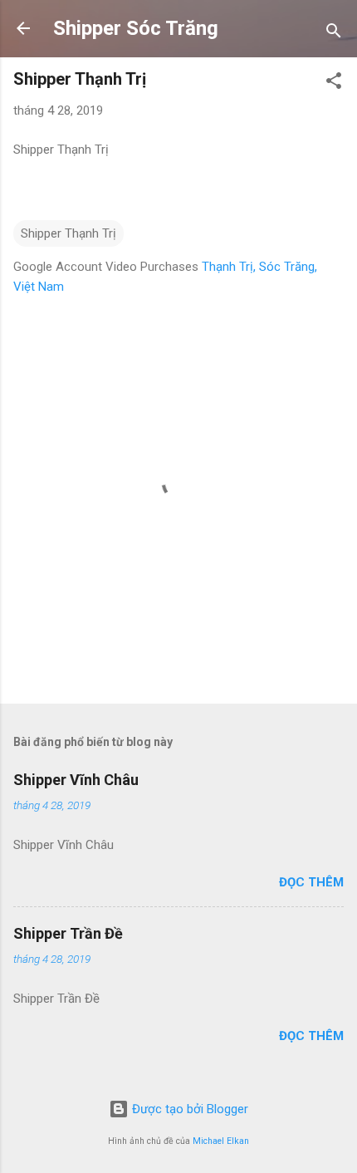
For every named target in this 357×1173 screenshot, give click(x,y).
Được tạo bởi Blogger (188, 1109)
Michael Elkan (221, 1141)
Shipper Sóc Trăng (135, 28)
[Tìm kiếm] (334, 33)
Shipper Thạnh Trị (68, 233)
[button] (334, 83)
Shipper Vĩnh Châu (76, 779)
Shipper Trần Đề (68, 933)
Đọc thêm (311, 882)
